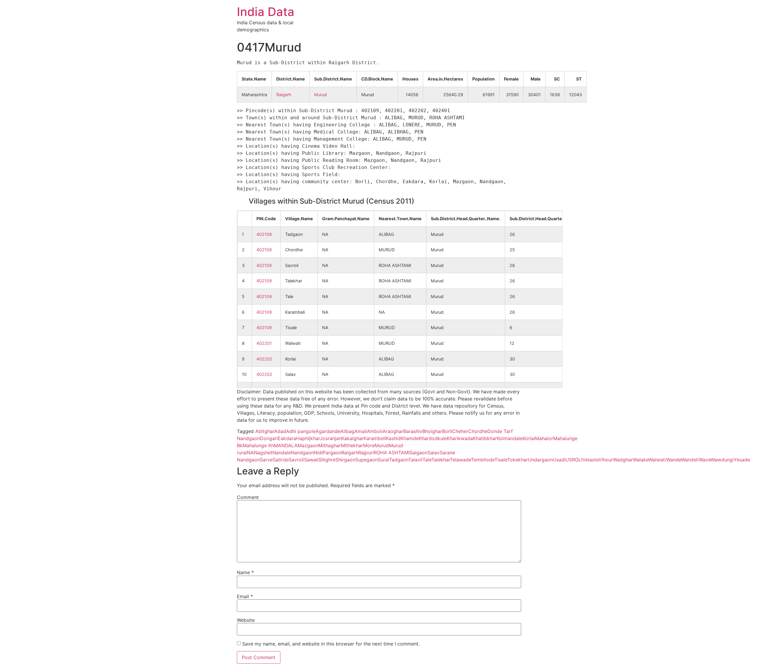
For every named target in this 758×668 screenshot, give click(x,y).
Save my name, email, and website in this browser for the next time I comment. (331, 643)
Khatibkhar (485, 438)
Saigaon (418, 452)
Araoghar (393, 431)
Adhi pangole (301, 431)
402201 (264, 343)
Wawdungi (722, 460)
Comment (248, 497)
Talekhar (440, 460)
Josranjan (330, 438)
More (369, 445)
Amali (360, 431)
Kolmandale (510, 438)
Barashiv (412, 431)
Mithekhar (352, 445)
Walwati (657, 460)
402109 (264, 234)
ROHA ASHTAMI (391, 452)
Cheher (460, 431)
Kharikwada (460, 438)
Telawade (460, 460)
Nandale (281, 452)
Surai (383, 460)
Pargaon (332, 452)
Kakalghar (352, 438)
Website (246, 620)
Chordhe (477, 431)
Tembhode (482, 460)
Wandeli (690, 460)
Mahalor (544, 438)
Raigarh (283, 94)
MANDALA (286, 445)
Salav (434, 452)
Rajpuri (366, 452)
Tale (427, 460)
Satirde (281, 460)
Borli (447, 431)
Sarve (266, 460)
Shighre (327, 460)
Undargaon (540, 460)
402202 (264, 358)
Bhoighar (432, 431)
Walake (640, 460)
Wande (673, 460)
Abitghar (264, 431)
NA (250, 452)
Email (245, 596)
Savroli (296, 460)
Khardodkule (433, 438)
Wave (705, 460)
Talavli (415, 460)
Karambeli (375, 438)
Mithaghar (329, 445)
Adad (280, 431)
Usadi (559, 460)
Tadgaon (398, 460)
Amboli (375, 431)
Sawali (311, 460)
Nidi (318, 452)
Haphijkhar (308, 438)
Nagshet (263, 452)
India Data (265, 11)
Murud (320, 94)
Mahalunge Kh (258, 445)
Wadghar (623, 460)
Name (245, 572)
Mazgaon (308, 445)
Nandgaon (302, 452)
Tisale (500, 460)
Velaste (590, 460)
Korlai (529, 438)
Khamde (410, 438)
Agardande (328, 431)
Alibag (347, 431)
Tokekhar (517, 460)
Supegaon (366, 460)
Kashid (393, 438)
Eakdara (287, 438)
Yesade (742, 460)
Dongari (269, 438)
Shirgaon (345, 460)
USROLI (574, 460)
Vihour (605, 460)
